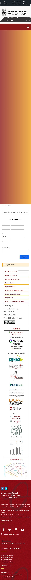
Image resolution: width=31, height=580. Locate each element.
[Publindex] (16, 358)
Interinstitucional (20, 17)
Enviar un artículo (11, 271)
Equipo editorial (10, 287)
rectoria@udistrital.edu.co (8, 577)
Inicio (3, 206)
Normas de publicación (12, 279)
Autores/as (5, 248)
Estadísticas (9, 298)
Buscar (24, 257)
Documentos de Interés (13, 294)
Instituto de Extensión (12, 19)
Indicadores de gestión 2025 (14, 301)
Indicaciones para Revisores (14, 290)
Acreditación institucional (6, 19)
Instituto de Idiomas (28, 19)
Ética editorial (9, 283)
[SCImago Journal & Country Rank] (16, 333)
